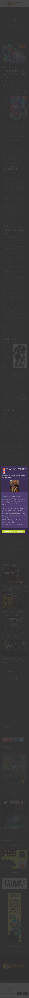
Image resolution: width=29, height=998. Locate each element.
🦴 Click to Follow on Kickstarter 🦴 (13, 531)
